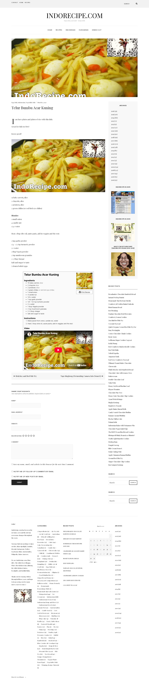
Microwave (43, 616)
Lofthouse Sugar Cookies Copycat (120, 340)
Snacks (41, 646)
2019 (112, 134)
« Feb (91, 562)
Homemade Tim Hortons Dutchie (119, 301)
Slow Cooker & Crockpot (46, 643)
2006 (113, 177)
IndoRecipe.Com (74, 15)
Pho (48, 627)
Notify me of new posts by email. (29, 476)
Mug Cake (42, 619)
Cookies (44, 556)
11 (97, 545)
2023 (112, 121)
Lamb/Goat (46, 610)
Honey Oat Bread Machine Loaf (119, 386)
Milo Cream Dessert (115, 448)
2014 (112, 151)
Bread (48, 539)
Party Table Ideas (53, 621)
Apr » (95, 562)
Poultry (51, 632)
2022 (112, 124)
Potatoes (40, 632)
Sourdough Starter (49, 649)
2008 (113, 170)
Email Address (17, 412)
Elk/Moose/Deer (43, 570)
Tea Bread (48, 654)
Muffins (54, 616)
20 (104, 549)
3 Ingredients (42, 531)
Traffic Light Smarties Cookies (118, 439)
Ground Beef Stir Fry (115, 458)
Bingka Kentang (113, 403)
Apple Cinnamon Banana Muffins (119, 455)
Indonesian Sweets (46, 605)
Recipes (27, 2)
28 (107, 554)
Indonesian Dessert (46, 600)
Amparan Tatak (113, 357)
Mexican (54, 613)
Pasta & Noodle (46, 624)
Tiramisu (40, 659)
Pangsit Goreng (113, 445)
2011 (112, 160)
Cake (50, 542)
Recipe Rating (16, 436)
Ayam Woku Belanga (115, 399)
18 (97, 549)
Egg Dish (14, 102)
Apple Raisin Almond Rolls (117, 409)
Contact (14, 2)
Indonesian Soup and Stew (46, 602)
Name (13, 401)
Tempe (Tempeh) (43, 657)
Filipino (54, 572)
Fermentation (42, 572)
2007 (112, 174)
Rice (42, 638)
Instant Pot (41, 608)
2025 (112, 114)
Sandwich (40, 640)
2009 (113, 167)
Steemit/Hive (43, 651)
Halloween (41, 583)
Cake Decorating (43, 545)
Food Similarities (45, 575)
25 (97, 554)
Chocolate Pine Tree (115, 393)
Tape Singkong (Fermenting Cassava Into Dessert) (81, 376)
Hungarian (83, 30)
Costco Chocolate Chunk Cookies (119, 334)
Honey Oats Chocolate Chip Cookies (120, 396)
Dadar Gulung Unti (114, 452)
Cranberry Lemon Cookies (117, 317)
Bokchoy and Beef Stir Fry (26, 376)
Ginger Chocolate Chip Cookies (119, 462)
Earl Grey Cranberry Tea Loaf (118, 360)
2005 (112, 180)
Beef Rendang (113, 311)
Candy (50, 548)
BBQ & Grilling (46, 537)
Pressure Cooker (43, 635)
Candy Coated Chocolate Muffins (119, 412)
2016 (112, 144)
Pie (55, 627)
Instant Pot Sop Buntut (116, 297)
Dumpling (40, 564)
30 (91, 558)
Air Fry (54, 531)
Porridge (51, 630)
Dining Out (97, 30)
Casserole (41, 550)
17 (94, 549)
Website (14, 424)
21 (107, 549)
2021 (112, 128)
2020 (112, 131)
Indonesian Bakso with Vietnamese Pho (121, 426)
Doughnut (40, 561)
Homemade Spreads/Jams (46, 591)
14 (107, 545)
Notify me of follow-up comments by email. (34, 471)
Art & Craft (43, 534)
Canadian (40, 548)
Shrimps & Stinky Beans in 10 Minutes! (121, 435)
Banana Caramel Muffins (116, 416)
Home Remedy (55, 583)
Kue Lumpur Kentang (115, 465)
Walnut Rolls (112, 422)
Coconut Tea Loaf (114, 324)
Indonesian (70, 30)
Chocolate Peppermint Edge (118, 429)
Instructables (55, 608)
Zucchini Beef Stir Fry (115, 320)
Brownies (40, 542)
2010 (112, 164)
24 (94, 554)
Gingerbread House (44, 578)
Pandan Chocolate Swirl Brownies (120, 314)
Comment (14, 442)
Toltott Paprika (113, 353)
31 (94, 558)
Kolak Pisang (112, 343)
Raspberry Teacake (115, 406)
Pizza (41, 630)
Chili (40, 553)
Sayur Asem (112, 337)
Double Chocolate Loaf (116, 380)
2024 (112, 118)
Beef (39, 539)
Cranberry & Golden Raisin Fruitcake (121, 304)
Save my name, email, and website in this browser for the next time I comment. (43, 464)
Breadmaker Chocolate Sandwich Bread (122, 294)
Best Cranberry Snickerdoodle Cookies (121, 347)
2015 (112, 147)
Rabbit (56, 635)
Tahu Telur (112, 383)
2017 (112, 141)
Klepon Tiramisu (114, 389)
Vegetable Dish (30, 102)
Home (21, 2)
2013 (112, 154)
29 (110, 554)
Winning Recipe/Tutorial (50, 665)
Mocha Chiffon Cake (115, 419)
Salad (50, 638)
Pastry (39, 627)
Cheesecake (53, 550)
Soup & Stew (53, 646)
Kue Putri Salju (113, 350)
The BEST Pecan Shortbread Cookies (121, 432)
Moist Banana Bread (115, 307)
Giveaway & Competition (46, 581)
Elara (13, 677)
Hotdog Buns (112, 442)
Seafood (52, 640)
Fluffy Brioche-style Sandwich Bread (120, 370)
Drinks (51, 561)
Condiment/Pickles (53, 553)
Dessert (55, 556)
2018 (112, 137)
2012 (112, 157)
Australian (56, 534)
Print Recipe (85, 292)
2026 (112, 111)
